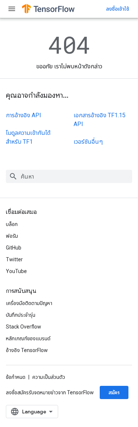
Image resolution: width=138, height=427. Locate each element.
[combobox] (69, 176)
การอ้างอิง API (23, 115)
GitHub (13, 248)
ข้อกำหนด (15, 377)
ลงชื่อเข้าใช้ (117, 9)
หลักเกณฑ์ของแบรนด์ (28, 338)
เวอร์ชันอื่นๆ (88, 141)
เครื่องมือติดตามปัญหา (29, 303)
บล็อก (12, 224)
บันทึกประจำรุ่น (20, 315)
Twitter (14, 259)
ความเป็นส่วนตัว (48, 377)
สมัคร (114, 392)
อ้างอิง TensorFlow (27, 350)
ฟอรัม (12, 236)
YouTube (16, 271)
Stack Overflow (23, 327)
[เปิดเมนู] (11, 9)
